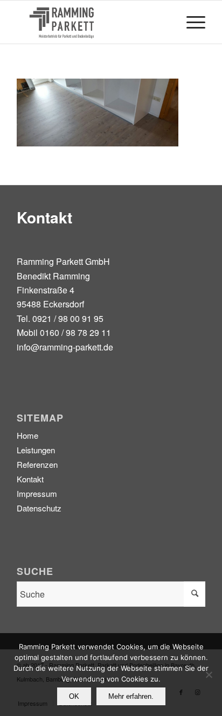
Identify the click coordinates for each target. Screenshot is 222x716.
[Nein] (208, 674)
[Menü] (190, 22)
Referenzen (37, 464)
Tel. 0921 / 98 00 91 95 (60, 318)
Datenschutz (39, 508)
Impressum (37, 493)
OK (74, 696)
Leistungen (36, 449)
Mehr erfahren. (131, 696)
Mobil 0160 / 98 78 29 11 (64, 332)
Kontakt (30, 479)
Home (27, 435)
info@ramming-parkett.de (65, 347)
